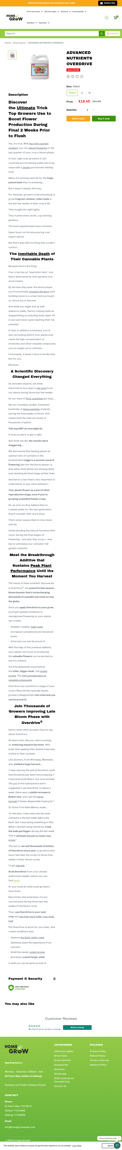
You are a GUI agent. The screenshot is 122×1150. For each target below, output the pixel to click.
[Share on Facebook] (68, 76)
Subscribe (109, 3)
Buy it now (104, 118)
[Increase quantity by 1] (93, 109)
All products (19, 43)
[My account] (106, 17)
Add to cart (78, 118)
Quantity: (71, 109)
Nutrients (64, 11)
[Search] (102, 33)
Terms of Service (99, 1060)
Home (8, 43)
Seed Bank (30, 23)
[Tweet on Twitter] (77, 76)
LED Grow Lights (50, 11)
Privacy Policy (98, 1051)
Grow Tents (60, 1055)
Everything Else (78, 11)
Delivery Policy (98, 1064)
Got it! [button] (110, 1146)
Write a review (77, 1027)
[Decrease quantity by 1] (81, 109)
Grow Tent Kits (62, 1060)
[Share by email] (81, 76)
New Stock (114, 33)
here (16, 880)
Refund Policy (97, 1055)
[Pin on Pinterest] (72, 76)
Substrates (60, 1073)
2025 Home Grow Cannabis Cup (64, 1080)
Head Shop (43, 23)
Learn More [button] (77, 1146)
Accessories (61, 1064)
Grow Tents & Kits (33, 11)
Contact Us (60, 1086)
